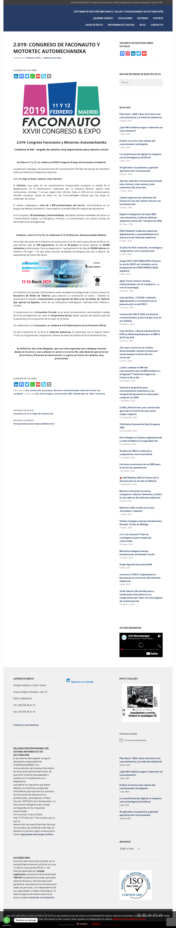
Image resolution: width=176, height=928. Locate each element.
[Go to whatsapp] (6, 920)
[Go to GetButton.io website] (6, 925)
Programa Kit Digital (121, 24)
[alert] (141, 740)
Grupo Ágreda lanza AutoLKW (135, 564)
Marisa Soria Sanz (52, 57)
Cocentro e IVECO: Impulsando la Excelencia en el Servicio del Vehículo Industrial (139, 578)
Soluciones (125, 18)
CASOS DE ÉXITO (94, 24)
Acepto (96, 923)
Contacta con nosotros (25, 724)
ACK (27, 390)
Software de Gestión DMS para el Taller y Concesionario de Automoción (118, 11)
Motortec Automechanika (66, 390)
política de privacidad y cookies (129, 919)
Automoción (61, 393)
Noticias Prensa (88, 390)
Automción (35, 390)
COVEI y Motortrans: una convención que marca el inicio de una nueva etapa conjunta (139, 411)
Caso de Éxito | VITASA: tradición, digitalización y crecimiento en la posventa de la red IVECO (138, 301)
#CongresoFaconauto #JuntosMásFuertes (34, 422)
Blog (143, 24)
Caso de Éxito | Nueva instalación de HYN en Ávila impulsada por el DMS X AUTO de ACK (139, 334)
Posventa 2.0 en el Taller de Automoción (33, 412)
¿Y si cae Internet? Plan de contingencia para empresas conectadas (135, 538)
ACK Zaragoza (47, 393)
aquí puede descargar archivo (37, 834)
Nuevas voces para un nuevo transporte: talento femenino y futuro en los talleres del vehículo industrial (140, 494)
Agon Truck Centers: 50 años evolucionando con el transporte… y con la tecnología (139, 284)
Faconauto (47, 390)
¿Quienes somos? (103, 18)
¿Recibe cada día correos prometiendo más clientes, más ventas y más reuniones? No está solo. (140, 184)
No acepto (81, 923)
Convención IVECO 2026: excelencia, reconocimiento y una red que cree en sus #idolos (140, 317)
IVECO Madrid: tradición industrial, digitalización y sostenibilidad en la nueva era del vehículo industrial (139, 234)
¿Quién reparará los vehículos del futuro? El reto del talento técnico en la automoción (140, 201)
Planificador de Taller (83, 393)
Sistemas (142, 18)
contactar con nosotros (41, 897)
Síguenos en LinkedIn (82, 682)
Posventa (100, 393)
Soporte (158, 18)
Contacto (157, 24)
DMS (70, 393)
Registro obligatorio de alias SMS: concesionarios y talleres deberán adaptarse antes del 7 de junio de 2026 (140, 217)
